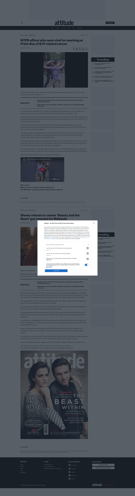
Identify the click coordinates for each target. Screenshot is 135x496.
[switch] (87, 248)
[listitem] (67, 244)
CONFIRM (56, 270)
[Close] (94, 223)
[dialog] (67, 248)
